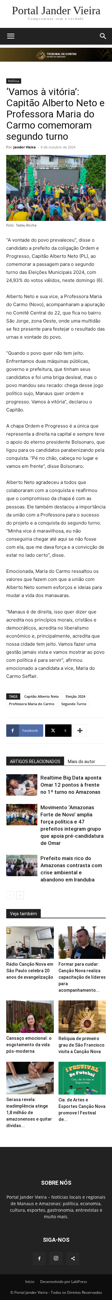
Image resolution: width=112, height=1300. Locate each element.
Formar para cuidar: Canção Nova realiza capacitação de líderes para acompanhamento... (82, 977)
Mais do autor (81, 761)
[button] (11, 36)
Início (29, 1281)
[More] (79, 730)
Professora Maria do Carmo (31, 703)
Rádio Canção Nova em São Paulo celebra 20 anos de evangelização (29, 971)
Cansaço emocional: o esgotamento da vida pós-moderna (29, 1045)
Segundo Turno (73, 703)
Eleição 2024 (75, 696)
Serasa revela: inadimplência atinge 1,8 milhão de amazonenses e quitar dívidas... (29, 1112)
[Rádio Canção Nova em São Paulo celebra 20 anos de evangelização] (30, 942)
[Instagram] (56, 1258)
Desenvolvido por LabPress (63, 1281)
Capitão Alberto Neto (41, 696)
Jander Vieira (24, 147)
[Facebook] (39, 1259)
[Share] (73, 1259)
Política (13, 81)
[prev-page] (10, 895)
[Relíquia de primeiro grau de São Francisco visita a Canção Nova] (82, 1016)
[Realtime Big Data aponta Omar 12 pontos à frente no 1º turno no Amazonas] (21, 785)
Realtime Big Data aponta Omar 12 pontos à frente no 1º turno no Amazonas (70, 785)
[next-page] (20, 895)
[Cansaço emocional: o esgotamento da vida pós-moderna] (30, 1016)
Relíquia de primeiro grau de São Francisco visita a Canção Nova (81, 1045)
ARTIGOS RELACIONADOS (35, 761)
